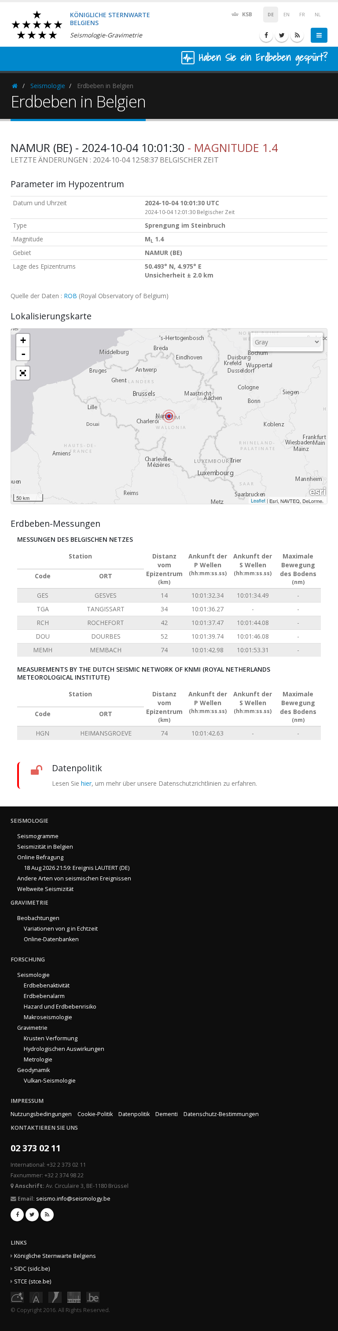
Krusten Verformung (50, 1038)
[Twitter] (281, 35)
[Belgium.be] (92, 1296)
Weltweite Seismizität (45, 889)
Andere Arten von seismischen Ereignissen (74, 878)
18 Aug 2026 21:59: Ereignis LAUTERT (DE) (76, 868)
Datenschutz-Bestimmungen (221, 1114)
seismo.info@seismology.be (73, 1198)
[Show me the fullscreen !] (22, 373)
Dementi (166, 1114)
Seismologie (47, 85)
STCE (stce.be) (32, 1281)
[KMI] (55, 1296)
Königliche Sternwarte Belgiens (55, 1256)
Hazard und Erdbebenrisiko (60, 1006)
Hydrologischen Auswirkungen (64, 1049)
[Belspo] (74, 1296)
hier (86, 783)
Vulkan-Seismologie (50, 1080)
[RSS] (297, 35)
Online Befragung (40, 857)
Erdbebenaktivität (47, 985)
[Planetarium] (17, 1296)
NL (318, 14)
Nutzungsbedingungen (41, 1114)
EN (286, 14)
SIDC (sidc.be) (32, 1268)
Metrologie (38, 1059)
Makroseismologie (48, 1017)
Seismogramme (38, 836)
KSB (246, 14)
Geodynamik (33, 1070)
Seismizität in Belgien (45, 846)
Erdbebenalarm (44, 996)
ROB (70, 296)
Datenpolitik (134, 1114)
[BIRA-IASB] (36, 1296)
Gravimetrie (32, 1028)
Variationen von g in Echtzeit (61, 928)
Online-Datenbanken (51, 939)
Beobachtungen (38, 918)
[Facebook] (266, 35)
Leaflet (258, 500)
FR (302, 14)
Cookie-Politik (95, 1114)
